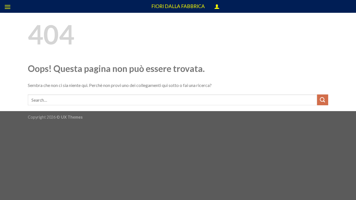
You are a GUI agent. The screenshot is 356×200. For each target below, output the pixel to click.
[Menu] (7, 7)
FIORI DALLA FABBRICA (178, 6)
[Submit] (322, 99)
